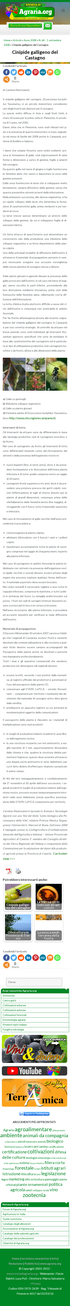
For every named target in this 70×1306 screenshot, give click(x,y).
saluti (28, 1190)
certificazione (14, 1151)
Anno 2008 (30, 40)
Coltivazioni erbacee (14, 1005)
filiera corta (55, 1162)
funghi (37, 1169)
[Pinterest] (35, 72)
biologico (54, 1141)
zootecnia (34, 1195)
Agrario (8, 1130)
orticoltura (37, 1179)
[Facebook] (6, 72)
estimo (24, 1163)
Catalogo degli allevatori (17, 1223)
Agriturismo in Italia (14, 1214)
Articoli (17, 40)
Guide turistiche (12, 1218)
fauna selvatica (37, 1163)
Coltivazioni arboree (14, 1010)
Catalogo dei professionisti (18, 1238)
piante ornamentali (32, 1184)
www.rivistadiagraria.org (22, 1273)
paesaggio (52, 1179)
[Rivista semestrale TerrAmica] (34, 1105)
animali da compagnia (45, 1135)
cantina (43, 1146)
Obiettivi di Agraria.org (16, 1243)
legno (4, 1179)
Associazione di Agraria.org (18, 1228)
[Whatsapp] (57, 72)
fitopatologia (8, 1169)
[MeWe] (43, 72)
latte (38, 1174)
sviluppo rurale (41, 1190)
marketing (16, 1179)
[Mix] (50, 72)
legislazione (53, 1173)
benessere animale (36, 1141)
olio (27, 1179)
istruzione (12, 1173)
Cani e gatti (9, 1000)
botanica (19, 1146)
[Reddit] (21, 72)
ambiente (11, 1135)
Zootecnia (9, 995)
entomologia (44, 1157)
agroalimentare (33, 1129)
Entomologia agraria (14, 1019)
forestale (24, 1168)
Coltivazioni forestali (14, 1014)
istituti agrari (53, 1168)
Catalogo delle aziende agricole (21, 1233)
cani (35, 1146)
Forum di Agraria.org (14, 1209)
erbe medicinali (58, 1158)
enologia (31, 1157)
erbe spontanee (11, 1163)
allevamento (58, 1130)
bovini (28, 1146)
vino (54, 1189)
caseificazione (56, 1146)
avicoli (21, 1141)
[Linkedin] (28, 72)
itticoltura (28, 1174)
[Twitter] (13, 72)
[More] (6, 79)
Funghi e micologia (13, 1029)
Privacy (36, 1283)
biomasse (9, 1146)
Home (7, 40)
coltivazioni (40, 1151)
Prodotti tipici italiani (15, 1024)
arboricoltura (11, 1142)
